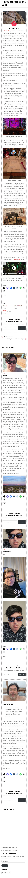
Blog (9, 30)
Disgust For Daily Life (8, 704)
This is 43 (5, 305)
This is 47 (5, 375)
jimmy (5, 30)
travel (15, 30)
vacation (19, 30)
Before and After (6, 551)
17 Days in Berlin (14, 28)
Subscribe (21, 328)
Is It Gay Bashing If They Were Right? (15, 339)
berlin (13, 30)
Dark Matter (17, 259)
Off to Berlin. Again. (18, 305)
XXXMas (4, 310)
